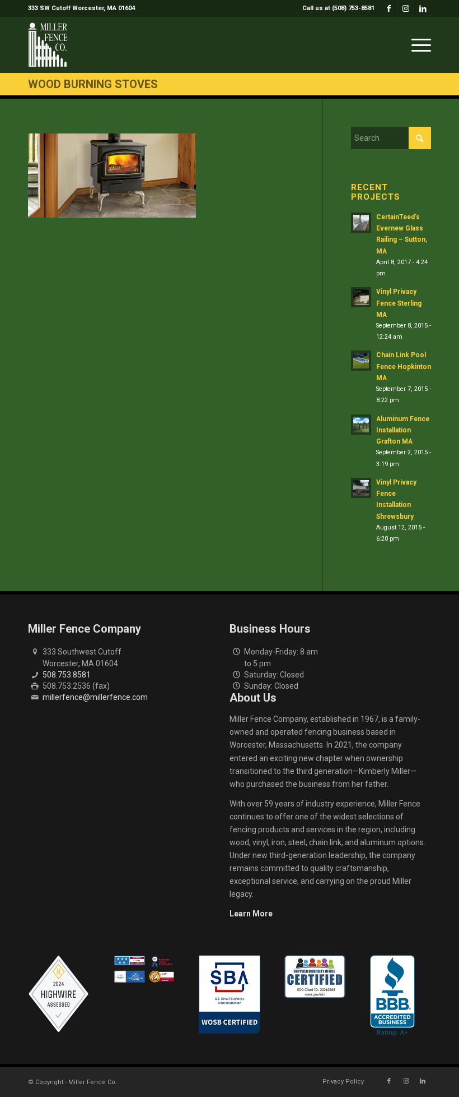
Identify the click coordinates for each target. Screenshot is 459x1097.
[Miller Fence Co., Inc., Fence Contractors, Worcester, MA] (392, 995)
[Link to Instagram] (405, 8)
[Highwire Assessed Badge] (58, 994)
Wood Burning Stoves (93, 84)
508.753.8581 (67, 674)
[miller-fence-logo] (48, 45)
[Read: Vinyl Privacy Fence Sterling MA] (361, 297)
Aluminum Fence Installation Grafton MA (402, 430)
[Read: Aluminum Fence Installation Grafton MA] (361, 424)
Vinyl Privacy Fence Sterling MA (398, 303)
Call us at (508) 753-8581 (338, 8)
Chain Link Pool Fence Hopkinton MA (403, 366)
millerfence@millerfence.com (95, 697)
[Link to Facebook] (389, 8)
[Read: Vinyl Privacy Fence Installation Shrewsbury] (361, 488)
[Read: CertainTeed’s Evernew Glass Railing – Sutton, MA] (361, 223)
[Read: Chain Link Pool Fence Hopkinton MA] (361, 361)
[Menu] (418, 45)
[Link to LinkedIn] (422, 8)
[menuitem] (335, 8)
